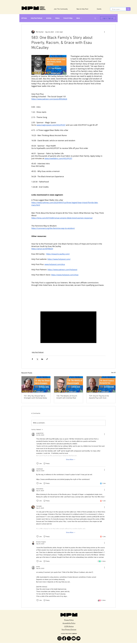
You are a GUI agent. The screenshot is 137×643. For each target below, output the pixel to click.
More (78, 18)
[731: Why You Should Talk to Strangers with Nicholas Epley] (35, 384)
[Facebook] (64, 638)
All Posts (24, 18)
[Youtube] (74, 638)
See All (113, 372)
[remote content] (68, 299)
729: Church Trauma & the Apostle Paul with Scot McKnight (99, 397)
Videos (57, 18)
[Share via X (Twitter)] (37, 359)
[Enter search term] (128, 9)
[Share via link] (47, 359)
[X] (69, 638)
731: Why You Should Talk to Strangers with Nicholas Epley (35, 397)
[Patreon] (78, 638)
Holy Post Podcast (36, 18)
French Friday (67, 18)
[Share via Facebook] (32, 359)
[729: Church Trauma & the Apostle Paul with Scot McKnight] (101, 384)
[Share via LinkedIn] (42, 359)
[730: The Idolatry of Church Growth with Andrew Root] (68, 384)
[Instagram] (59, 638)
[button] (95, 18)
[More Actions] (104, 434)
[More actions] (104, 32)
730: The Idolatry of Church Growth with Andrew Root (66, 397)
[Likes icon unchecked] (37, 463)
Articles (48, 18)
